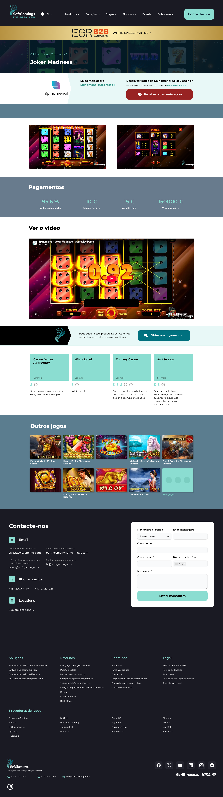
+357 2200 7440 (19, 588)
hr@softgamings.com (60, 564)
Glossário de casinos (122, 687)
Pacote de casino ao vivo (72, 674)
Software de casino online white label (28, 665)
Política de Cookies (172, 670)
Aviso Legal (168, 674)
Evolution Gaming (18, 718)
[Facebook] (158, 765)
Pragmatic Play (119, 727)
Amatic (166, 722)
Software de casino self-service (24, 674)
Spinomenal (58, 54)
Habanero (14, 736)
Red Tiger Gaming (69, 722)
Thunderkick (66, 727)
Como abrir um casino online (126, 683)
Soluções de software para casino (26, 678)
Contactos (117, 674)
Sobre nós (164, 14)
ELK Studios (118, 731)
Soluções (91, 14)
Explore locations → (21, 609)
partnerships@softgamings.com (67, 552)
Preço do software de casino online (129, 678)
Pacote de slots (68, 670)
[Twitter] (169, 765)
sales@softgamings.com (25, 552)
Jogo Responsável (172, 683)
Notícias (128, 14)
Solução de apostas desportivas (76, 678)
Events (146, 14)
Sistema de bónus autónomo (75, 683)
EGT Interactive (17, 727)
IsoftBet (167, 727)
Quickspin (14, 731)
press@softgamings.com (25, 567)
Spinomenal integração (96, 84)
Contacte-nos (199, 14)
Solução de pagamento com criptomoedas (82, 687)
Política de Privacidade (174, 665)
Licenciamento (68, 696)
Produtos (70, 14)
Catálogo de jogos (40, 54)
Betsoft (13, 722)
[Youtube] (180, 765)
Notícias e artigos (120, 670)
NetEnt (64, 718)
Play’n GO (116, 718)
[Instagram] (201, 765)
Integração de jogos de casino (75, 665)
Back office (66, 701)
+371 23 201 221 (44, 588)
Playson (167, 718)
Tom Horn (168, 731)
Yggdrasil (116, 722)
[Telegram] (212, 765)
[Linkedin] (191, 765)
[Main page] (24, 11)
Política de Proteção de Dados (178, 678)
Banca (63, 692)
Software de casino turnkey (23, 670)
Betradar (64, 731)
